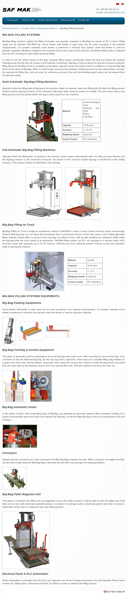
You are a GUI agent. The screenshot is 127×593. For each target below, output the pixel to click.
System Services (10, 28)
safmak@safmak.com (114, 12)
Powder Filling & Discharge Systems (39, 28)
